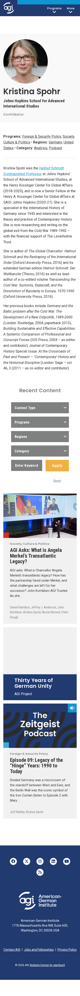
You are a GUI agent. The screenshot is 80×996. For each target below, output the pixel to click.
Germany (55, 142)
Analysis (40, 148)
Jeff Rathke (17, 812)
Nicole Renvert (51, 612)
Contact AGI (12, 949)
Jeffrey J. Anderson (43, 607)
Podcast (55, 148)
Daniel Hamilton (20, 607)
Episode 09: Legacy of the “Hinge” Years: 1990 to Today (36, 765)
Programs (54, 8)
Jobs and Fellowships (39, 949)
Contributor (13, 114)
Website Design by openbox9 (47, 965)
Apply (57, 465)
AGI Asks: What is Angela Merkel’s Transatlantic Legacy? (36, 556)
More (70, 8)
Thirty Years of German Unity (33, 683)
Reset (57, 481)
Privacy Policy (67, 949)
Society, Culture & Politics (6, 535)
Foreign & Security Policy (41, 136)
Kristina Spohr (32, 612)
